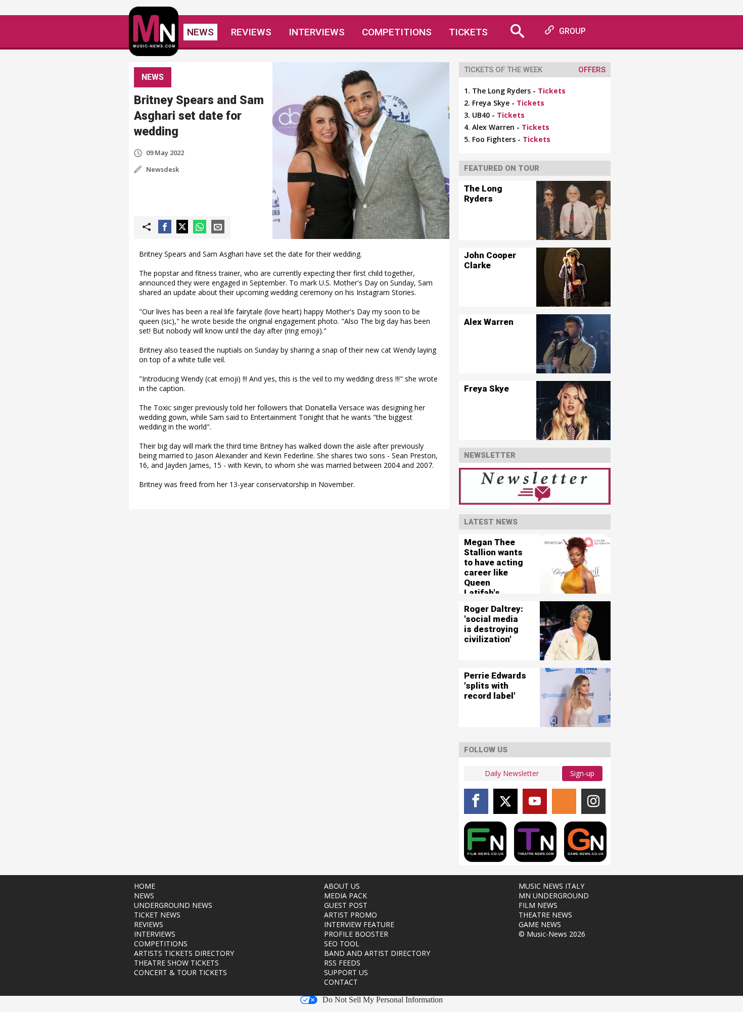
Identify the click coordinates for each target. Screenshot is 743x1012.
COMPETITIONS (161, 943)
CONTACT (341, 982)
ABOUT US (342, 886)
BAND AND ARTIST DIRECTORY (377, 953)
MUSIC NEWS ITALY (551, 886)
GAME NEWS (540, 924)
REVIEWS (148, 924)
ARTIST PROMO (350, 915)
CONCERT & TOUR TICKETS (180, 972)
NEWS (144, 895)
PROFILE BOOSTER (356, 934)
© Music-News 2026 (552, 934)
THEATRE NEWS (545, 915)
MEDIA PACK (345, 895)
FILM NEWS (538, 905)
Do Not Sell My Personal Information (382, 1000)
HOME (144, 886)
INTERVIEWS (154, 934)
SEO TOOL (341, 943)
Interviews (317, 32)
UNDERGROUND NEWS (173, 905)
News (200, 32)
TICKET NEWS (157, 915)
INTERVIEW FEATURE (359, 924)
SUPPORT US (346, 972)
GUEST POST (345, 905)
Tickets (468, 32)
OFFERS (592, 69)
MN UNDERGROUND (554, 895)
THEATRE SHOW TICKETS (176, 963)
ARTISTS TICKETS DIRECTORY (184, 953)
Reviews (251, 32)
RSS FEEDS (342, 963)
